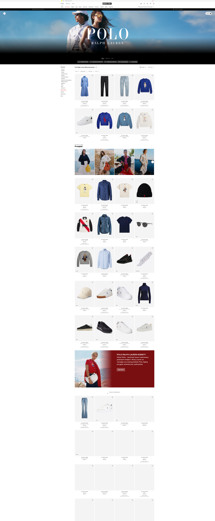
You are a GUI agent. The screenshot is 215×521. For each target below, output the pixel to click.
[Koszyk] (153, 3)
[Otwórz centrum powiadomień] (147, 4)
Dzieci (73, 3)
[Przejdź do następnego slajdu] (152, 162)
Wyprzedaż (83, 71)
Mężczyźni (68, 3)
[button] (143, 67)
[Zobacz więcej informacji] (84, 106)
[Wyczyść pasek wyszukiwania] (153, 6)
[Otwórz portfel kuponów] (141, 3)
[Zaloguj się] (144, 3)
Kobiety (62, 3)
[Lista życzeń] (150, 3)
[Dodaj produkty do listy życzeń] (92, 75)
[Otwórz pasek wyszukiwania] (138, 6)
